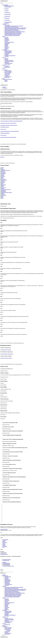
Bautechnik (7, 38)
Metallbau (6, 45)
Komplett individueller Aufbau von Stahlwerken (13, 32)
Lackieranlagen (7, 20)
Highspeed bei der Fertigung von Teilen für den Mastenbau (15, 31)
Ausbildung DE (7, 67)
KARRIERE (7, 66)
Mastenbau (6, 44)
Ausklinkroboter (7, 12)
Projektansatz (5, 49)
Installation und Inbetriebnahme (10, 55)
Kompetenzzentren (8, 76)
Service (4, 57)
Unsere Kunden (7, 73)
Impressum (4, 562)
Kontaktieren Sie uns (4, 85)
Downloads (7, 23)
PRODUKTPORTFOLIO (9, 5)
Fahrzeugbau (7, 40)
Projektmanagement (8, 52)
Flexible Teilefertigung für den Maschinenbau (12, 30)
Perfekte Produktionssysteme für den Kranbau (12, 34)
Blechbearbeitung (8, 14)
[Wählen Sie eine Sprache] (7, 79)
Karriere (4, 65)
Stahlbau (6, 47)
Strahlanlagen (7, 18)
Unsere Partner (7, 74)
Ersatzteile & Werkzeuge (9, 60)
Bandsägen (6, 8)
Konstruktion (7, 53)
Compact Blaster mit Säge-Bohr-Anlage (11, 26)
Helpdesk (6, 59)
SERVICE (6, 58)
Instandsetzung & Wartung (9, 61)
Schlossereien (7, 607)
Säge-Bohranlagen (8, 6)
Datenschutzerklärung (6, 563)
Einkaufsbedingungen (6, 564)
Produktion (6, 54)
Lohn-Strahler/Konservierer (9, 42)
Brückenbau (7, 39)
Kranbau (6, 41)
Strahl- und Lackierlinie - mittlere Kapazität (12, 35)
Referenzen (9, 630)
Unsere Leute (7, 77)
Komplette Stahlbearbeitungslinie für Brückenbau (13, 33)
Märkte (4, 36)
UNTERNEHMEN (8, 70)
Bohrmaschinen (7, 16)
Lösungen (4, 540)
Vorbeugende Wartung (8, 63)
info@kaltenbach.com (4, 554)
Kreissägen (6, 10)
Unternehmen (5, 69)
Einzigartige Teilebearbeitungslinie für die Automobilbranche (15, 28)
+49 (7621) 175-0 (3, 553)
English (6, 80)
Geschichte (6, 75)
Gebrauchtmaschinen (8, 22)
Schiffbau (6, 606)
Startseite (4, 574)
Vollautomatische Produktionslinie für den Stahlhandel (14, 25)
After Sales (6, 56)
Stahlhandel (7, 48)
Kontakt (6, 529)
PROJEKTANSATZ (8, 50)
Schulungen (7, 62)
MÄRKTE (6, 37)
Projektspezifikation (8, 51)
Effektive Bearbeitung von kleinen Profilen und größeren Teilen (15, 27)
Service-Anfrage (7, 64)
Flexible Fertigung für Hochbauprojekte (11, 29)
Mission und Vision (8, 72)
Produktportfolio (5, 4)
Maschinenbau (7, 43)
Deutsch (6, 81)
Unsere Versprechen (8, 71)
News (4, 78)
